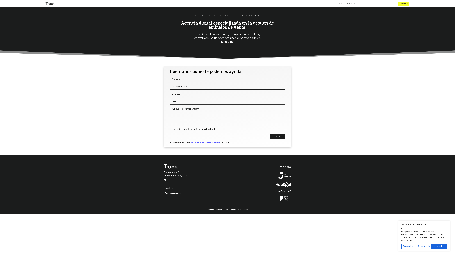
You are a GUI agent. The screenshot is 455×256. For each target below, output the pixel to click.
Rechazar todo (424, 246)
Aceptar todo (439, 246)
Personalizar (408, 246)
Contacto (404, 4)
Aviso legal (169, 188)
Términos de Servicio (214, 142)
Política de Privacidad (198, 142)
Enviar (277, 136)
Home (341, 3)
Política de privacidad (173, 193)
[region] (424, 236)
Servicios (349, 3)
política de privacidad (204, 129)
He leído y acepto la (194, 129)
